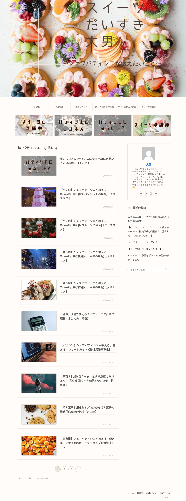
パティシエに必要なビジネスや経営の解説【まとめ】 (148, 257)
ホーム (131, 493)
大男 (148, 164)
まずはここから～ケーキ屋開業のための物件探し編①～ (148, 218)
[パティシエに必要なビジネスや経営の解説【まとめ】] (73, 125)
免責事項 (139, 493)
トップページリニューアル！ (143, 242)
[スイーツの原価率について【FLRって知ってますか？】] (34, 125)
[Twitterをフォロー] (146, 193)
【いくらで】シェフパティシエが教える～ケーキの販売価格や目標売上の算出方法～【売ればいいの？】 (148, 231)
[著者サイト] (141, 193)
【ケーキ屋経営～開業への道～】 (145, 249)
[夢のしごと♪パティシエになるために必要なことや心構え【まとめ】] (112, 125)
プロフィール (164, 493)
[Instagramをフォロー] (151, 193)
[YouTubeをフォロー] (156, 193)
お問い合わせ (151, 493)
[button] (166, 269)
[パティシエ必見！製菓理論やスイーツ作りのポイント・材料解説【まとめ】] (152, 125)
